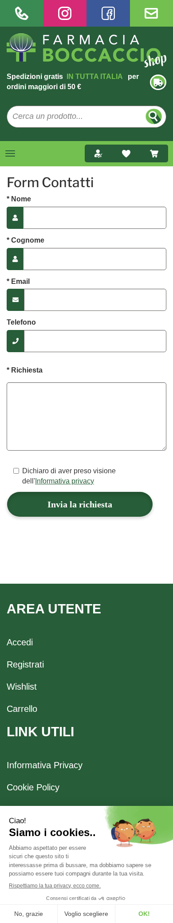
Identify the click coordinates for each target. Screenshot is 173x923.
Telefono (21, 322)
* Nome (19, 199)
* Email (18, 281)
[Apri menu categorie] (10, 153)
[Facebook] (108, 13)
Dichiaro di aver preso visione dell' (69, 476)
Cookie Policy (33, 787)
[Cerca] (154, 116)
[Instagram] (65, 13)
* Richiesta (25, 370)
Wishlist (22, 686)
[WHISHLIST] (126, 153)
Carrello (22, 709)
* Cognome (25, 240)
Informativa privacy (64, 481)
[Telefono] (21, 13)
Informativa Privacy (45, 765)
